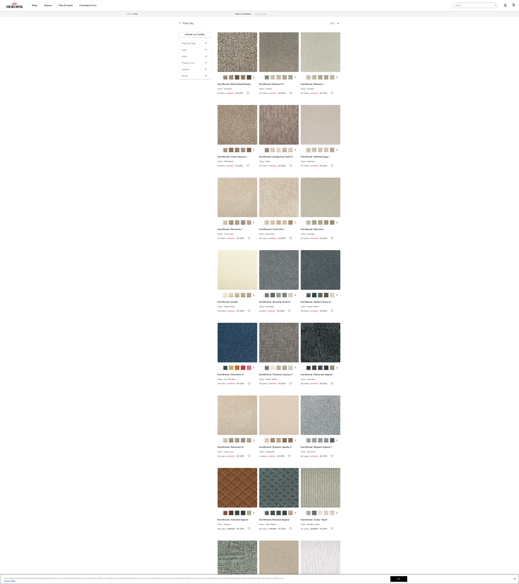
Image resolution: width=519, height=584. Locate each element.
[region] (259, 579)
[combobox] (475, 5)
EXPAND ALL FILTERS (194, 34)
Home (129, 14)
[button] (194, 43)
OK (398, 579)
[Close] (515, 579)
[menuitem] (475, 5)
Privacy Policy (10, 581)
